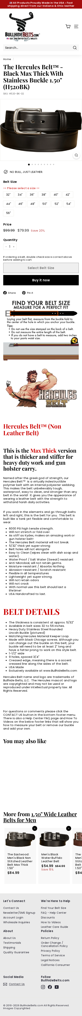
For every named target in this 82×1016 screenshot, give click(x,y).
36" (32, 195)
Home (7, 59)
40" (56, 195)
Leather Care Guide (54, 927)
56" (8, 213)
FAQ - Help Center (53, 913)
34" (20, 195)
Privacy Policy (50, 951)
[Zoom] (76, 155)
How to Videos (51, 922)
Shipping (9, 947)
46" (20, 204)
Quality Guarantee (16, 952)
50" (44, 204)
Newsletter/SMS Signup (19, 913)
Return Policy (50, 938)
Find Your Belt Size (53, 908)
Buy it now (41, 280)
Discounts (48, 917)
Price (7, 224)
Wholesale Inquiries (16, 922)
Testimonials (12, 943)
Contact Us (11, 908)
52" (57, 204)
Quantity (10, 240)
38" (44, 195)
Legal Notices (50, 960)
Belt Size (10, 182)
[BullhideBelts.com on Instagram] (43, 987)
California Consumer (55, 965)
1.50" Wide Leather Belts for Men (40, 816)
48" (32, 204)
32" (8, 195)
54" (68, 204)
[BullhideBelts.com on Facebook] (50, 987)
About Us (9, 938)
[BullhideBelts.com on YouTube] (57, 987)
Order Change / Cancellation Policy (54, 944)
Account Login (13, 917)
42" (68, 195)
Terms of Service (53, 955)
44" (8, 204)
